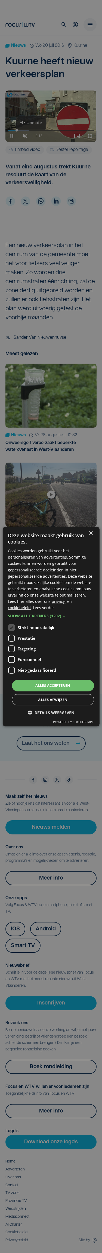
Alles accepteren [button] (52, 685)
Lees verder (43, 607)
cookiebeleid (19, 607)
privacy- (59, 601)
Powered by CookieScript (73, 722)
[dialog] (50, 626)
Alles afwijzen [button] (53, 699)
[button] (51, 616)
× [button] (91, 533)
